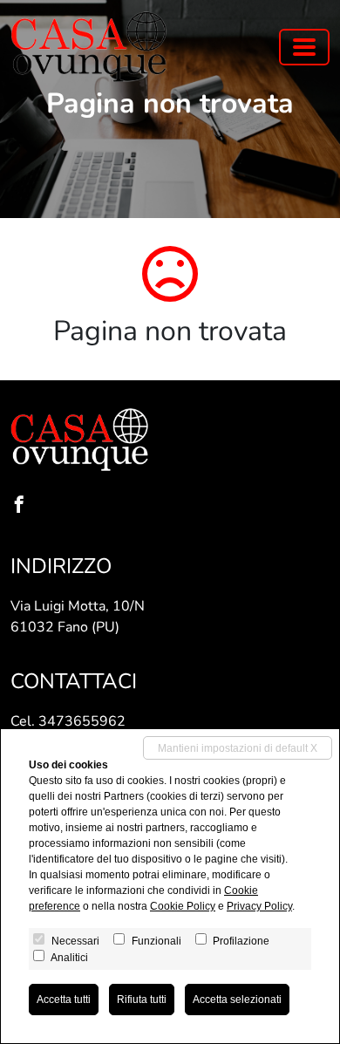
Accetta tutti (64, 999)
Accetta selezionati (237, 999)
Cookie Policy (182, 906)
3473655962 (82, 721)
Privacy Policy (259, 906)
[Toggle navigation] (304, 47)
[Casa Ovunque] (88, 46)
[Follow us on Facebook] (22, 506)
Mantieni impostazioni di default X (237, 748)
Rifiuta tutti (142, 999)
